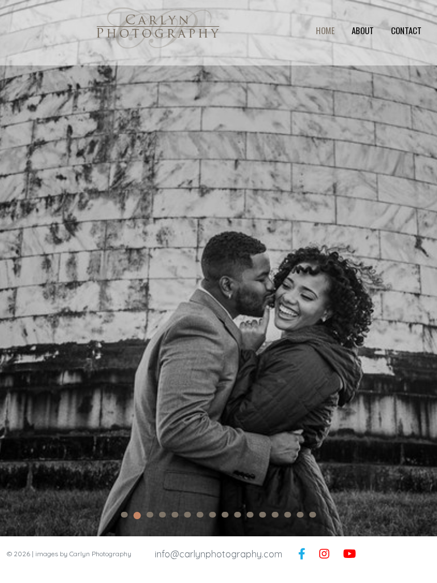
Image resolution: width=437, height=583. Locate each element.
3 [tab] (150, 515)
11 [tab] (250, 515)
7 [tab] (200, 515)
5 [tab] (175, 515)
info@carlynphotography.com (218, 554)
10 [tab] (237, 515)
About (363, 30)
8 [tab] (212, 515)
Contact (406, 30)
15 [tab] (300, 515)
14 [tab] (288, 515)
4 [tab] (162, 515)
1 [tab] (124, 515)
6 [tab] (187, 515)
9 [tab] (225, 515)
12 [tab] (262, 515)
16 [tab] (313, 515)
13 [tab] (275, 515)
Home (325, 30)
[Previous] (17, 270)
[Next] (420, 270)
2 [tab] (137, 515)
